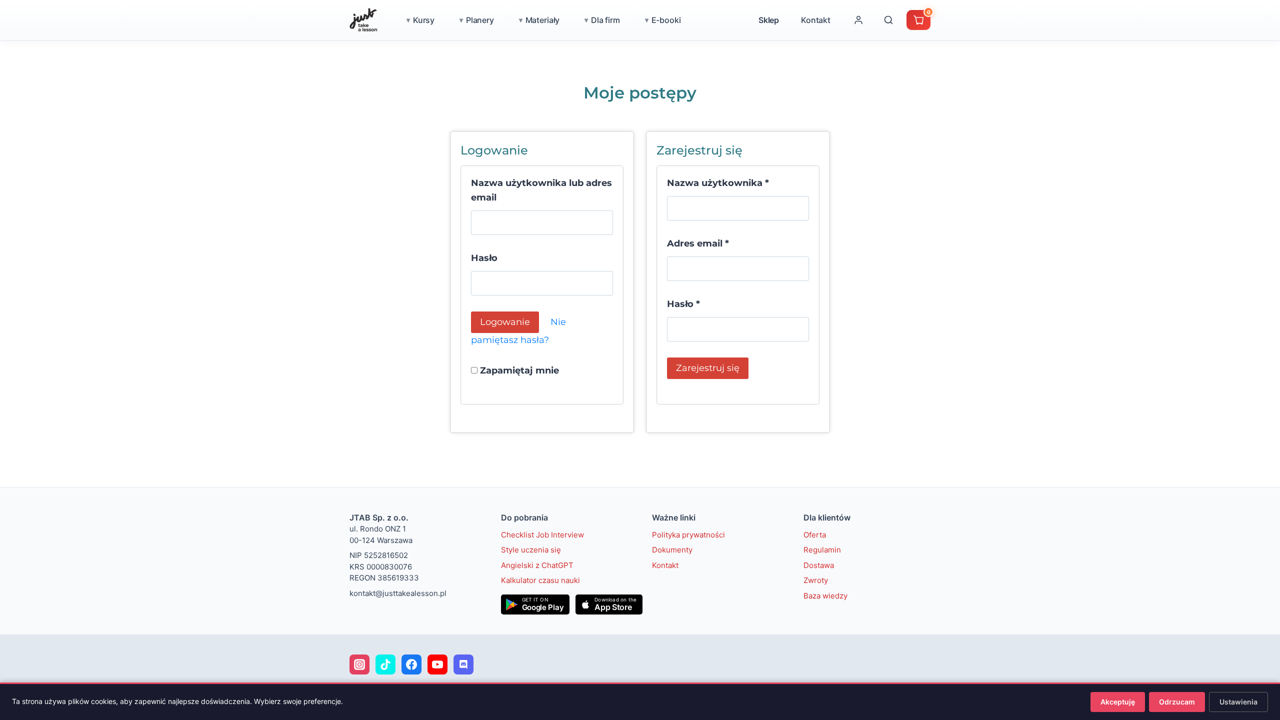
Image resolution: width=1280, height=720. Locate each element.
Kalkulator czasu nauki (540, 580)
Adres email (698, 243)
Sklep (768, 20)
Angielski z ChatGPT (537, 565)
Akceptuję (1117, 702)
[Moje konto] (858, 20)
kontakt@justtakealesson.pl (398, 593)
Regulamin (822, 549)
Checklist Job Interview (542, 535)
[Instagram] (360, 664)
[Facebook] (412, 664)
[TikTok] (386, 664)
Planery (480, 20)
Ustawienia (1239, 702)
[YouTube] (438, 664)
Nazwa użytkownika (718, 183)
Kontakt (815, 20)
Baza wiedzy (826, 595)
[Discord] (464, 664)
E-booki (666, 20)
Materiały (543, 20)
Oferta (815, 535)
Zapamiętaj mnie (518, 370)
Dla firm (605, 20)
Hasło (484, 258)
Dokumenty (672, 549)
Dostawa (819, 565)
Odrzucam (1177, 702)
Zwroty (816, 580)
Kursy (423, 20)
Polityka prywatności (688, 535)
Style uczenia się (531, 549)
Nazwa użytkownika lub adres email (541, 190)
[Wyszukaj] (888, 20)
